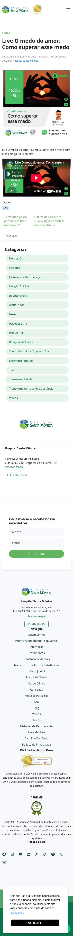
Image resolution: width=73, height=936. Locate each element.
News (12, 314)
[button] (68, 9)
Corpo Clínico (36, 683)
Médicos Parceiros (36, 696)
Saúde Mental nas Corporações (29, 351)
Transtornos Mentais (36, 659)
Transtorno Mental (21, 379)
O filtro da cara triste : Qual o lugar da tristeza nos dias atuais (49, 221)
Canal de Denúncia (37, 738)
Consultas (36, 689)
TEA (11, 370)
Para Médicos (36, 732)
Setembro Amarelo (21, 361)
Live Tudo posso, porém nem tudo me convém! (16, 221)
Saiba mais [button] (17, 912)
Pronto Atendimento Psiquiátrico (36, 641)
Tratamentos (36, 653)
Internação (37, 647)
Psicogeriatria (18, 323)
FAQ (36, 702)
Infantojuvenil (18, 295)
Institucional (17, 305)
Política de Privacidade (36, 744)
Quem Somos (36, 634)
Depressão (16, 258)
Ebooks (36, 720)
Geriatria (15, 268)
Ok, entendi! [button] (35, 922)
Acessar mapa (14, 467)
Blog (36, 708)
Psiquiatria (16, 333)
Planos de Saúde (36, 677)
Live (5, 207)
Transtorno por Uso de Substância (31, 388)
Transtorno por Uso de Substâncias (36, 665)
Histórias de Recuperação (25, 277)
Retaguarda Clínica (21, 342)
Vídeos (6, 33)
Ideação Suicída (19, 286)
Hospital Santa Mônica (25, 60)
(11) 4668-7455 (17, 475)
